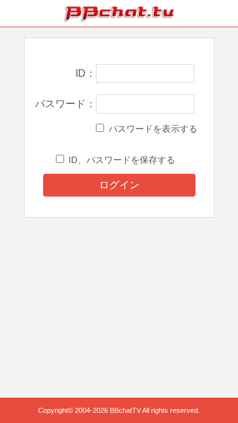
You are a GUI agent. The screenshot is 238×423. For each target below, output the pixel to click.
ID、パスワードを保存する (122, 160)
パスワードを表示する (153, 129)
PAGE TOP (215, 389)
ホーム (13, 13)
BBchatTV (119, 13)
